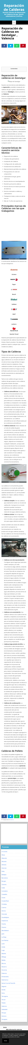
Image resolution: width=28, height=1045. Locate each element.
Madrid (4, 953)
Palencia (4, 973)
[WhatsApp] (16, 45)
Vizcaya (4, 1013)
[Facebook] (4, 45)
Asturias (4, 868)
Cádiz (3, 888)
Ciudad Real (5, 901)
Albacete (4, 858)
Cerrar (5, 1040)
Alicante (4, 861)
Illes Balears (5, 930)
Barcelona (5, 878)
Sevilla (3, 990)
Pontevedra (5, 976)
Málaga (4, 957)
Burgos (4, 881)
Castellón (4, 894)
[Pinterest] (23, 45)
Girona (4, 911)
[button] (14, 22)
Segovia (4, 986)
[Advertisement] (14, 57)
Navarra (4, 967)
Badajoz (4, 874)
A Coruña (4, 851)
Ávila (3, 871)
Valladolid (4, 1009)
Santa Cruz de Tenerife (8, 983)
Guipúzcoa (5, 920)
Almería (4, 865)
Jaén (3, 934)
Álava (3, 855)
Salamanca (5, 980)
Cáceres (4, 884)
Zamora (4, 1016)
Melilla (3, 960)
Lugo (3, 950)
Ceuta (3, 897)
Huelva (4, 924)
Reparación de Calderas (14, 8)
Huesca (4, 927)
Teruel (3, 999)
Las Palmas (5, 940)
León (3, 944)
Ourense (4, 970)
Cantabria (5, 891)
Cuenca (4, 907)
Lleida (3, 947)
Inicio (5, 1027)
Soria (3, 993)
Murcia (4, 963)
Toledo (4, 1003)
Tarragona (5, 996)
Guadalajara (5, 917)
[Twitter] (10, 45)
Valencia (12, 819)
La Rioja (4, 937)
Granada (4, 914)
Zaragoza (4, 1019)
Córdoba (4, 904)
